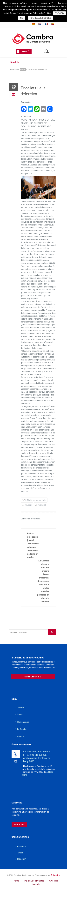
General (42, 504)
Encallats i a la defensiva (33, 90)
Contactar (19, 824)
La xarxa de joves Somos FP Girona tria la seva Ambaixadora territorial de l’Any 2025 (36, 756)
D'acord (59, 13)
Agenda (20, 736)
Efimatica (55, 875)
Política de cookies (40, 18)
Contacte (36, 884)
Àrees (19, 715)
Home (22, 69)
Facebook (21, 846)
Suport (28, 505)
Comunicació (23, 722)
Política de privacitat (34, 881)
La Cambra (22, 729)
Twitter (20, 853)
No (21, 18)
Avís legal (54, 881)
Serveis (20, 707)
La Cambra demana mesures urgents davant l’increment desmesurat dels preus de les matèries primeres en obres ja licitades (43, 581)
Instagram (21, 859)
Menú (25, 51)
